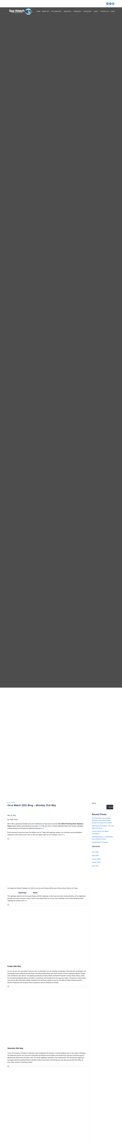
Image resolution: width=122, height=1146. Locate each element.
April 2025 (95, 866)
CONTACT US (104, 11)
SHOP (96, 11)
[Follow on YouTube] (113, 3)
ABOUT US (45, 11)
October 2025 (96, 862)
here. (42, 828)
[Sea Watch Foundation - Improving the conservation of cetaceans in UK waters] (20, 11)
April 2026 (95, 855)
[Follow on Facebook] (107, 3)
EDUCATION (87, 11)
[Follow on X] (110, 3)
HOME (38, 11)
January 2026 (96, 859)
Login (112, 11)
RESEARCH (77, 11)
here (40, 826)
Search (94, 803)
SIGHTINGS (67, 11)
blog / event (11, 802)
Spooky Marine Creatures (100, 842)
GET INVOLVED (56, 11)
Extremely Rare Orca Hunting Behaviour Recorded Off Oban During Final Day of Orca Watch (102, 820)
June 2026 (95, 852)
